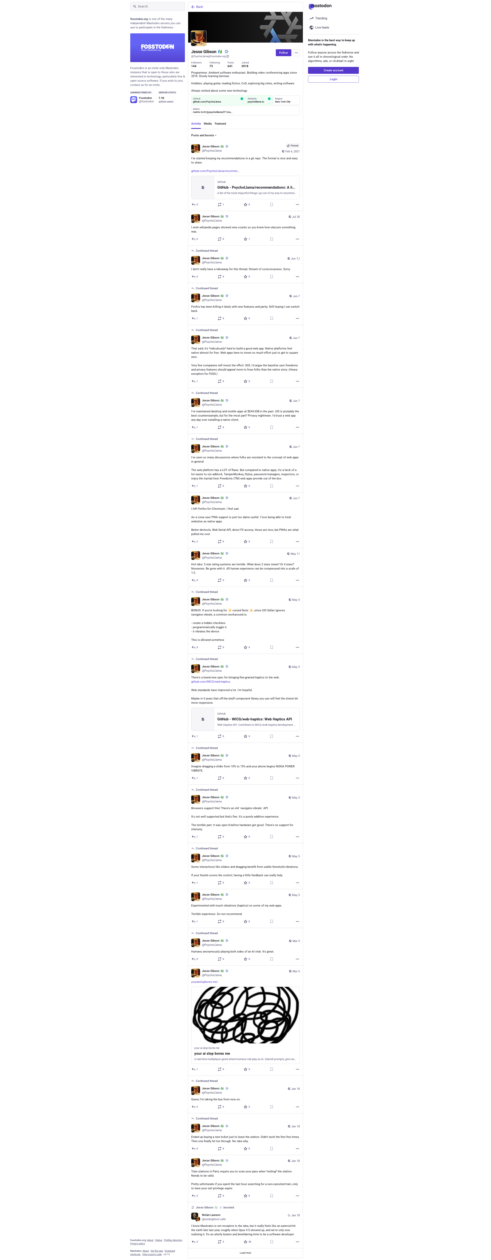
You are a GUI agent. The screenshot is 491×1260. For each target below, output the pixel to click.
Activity (196, 123)
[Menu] (296, 52)
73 (211, 66)
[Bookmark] (271, 204)
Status (158, 1240)
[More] (297, 204)
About (150, 1240)
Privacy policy (137, 1243)
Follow (283, 52)
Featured (220, 123)
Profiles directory (173, 1240)
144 (193, 66)
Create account (333, 70)
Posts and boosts (202, 135)
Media (208, 123)
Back (199, 7)
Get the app (157, 1250)
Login (333, 79)
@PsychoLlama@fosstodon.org (208, 56)
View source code (152, 1254)
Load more (245, 1252)
